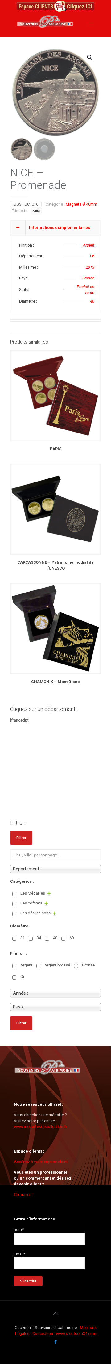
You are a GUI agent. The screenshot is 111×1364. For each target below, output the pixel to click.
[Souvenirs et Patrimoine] (45, 32)
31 (22, 937)
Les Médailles (32, 893)
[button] (90, 57)
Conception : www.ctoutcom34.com (64, 1333)
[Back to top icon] (55, 1313)
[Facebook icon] (55, 1342)
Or (22, 976)
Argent (88, 245)
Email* (19, 1254)
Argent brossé (57, 965)
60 (71, 937)
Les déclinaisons (35, 913)
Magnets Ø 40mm (81, 204)
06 (92, 256)
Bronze (88, 965)
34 (39, 937)
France (88, 278)
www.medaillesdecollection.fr (40, 1126)
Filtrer (21, 837)
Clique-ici (22, 1194)
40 (92, 301)
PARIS (55, 449)
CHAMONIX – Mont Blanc (55, 681)
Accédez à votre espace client (41, 1161)
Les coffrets (31, 903)
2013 (90, 267)
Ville (36, 211)
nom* (19, 1229)
